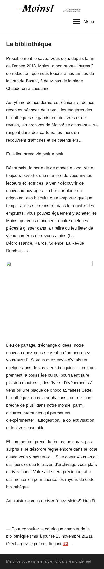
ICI (65, 543)
